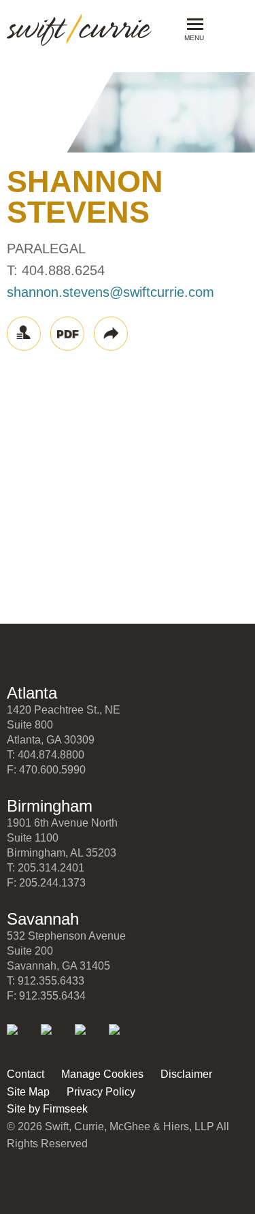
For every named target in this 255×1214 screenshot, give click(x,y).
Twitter (55, 1038)
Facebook (89, 1038)
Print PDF (67, 334)
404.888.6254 (63, 270)
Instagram (123, 1038)
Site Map (28, 1092)
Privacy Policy (101, 1092)
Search (225, 28)
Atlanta (32, 693)
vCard (24, 334)
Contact (25, 1074)
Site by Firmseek (47, 1109)
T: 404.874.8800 (45, 755)
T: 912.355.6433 (45, 981)
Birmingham (49, 806)
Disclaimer (186, 1074)
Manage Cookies (102, 1074)
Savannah (43, 919)
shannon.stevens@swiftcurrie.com (110, 292)
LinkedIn (21, 1038)
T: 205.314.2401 (45, 868)
